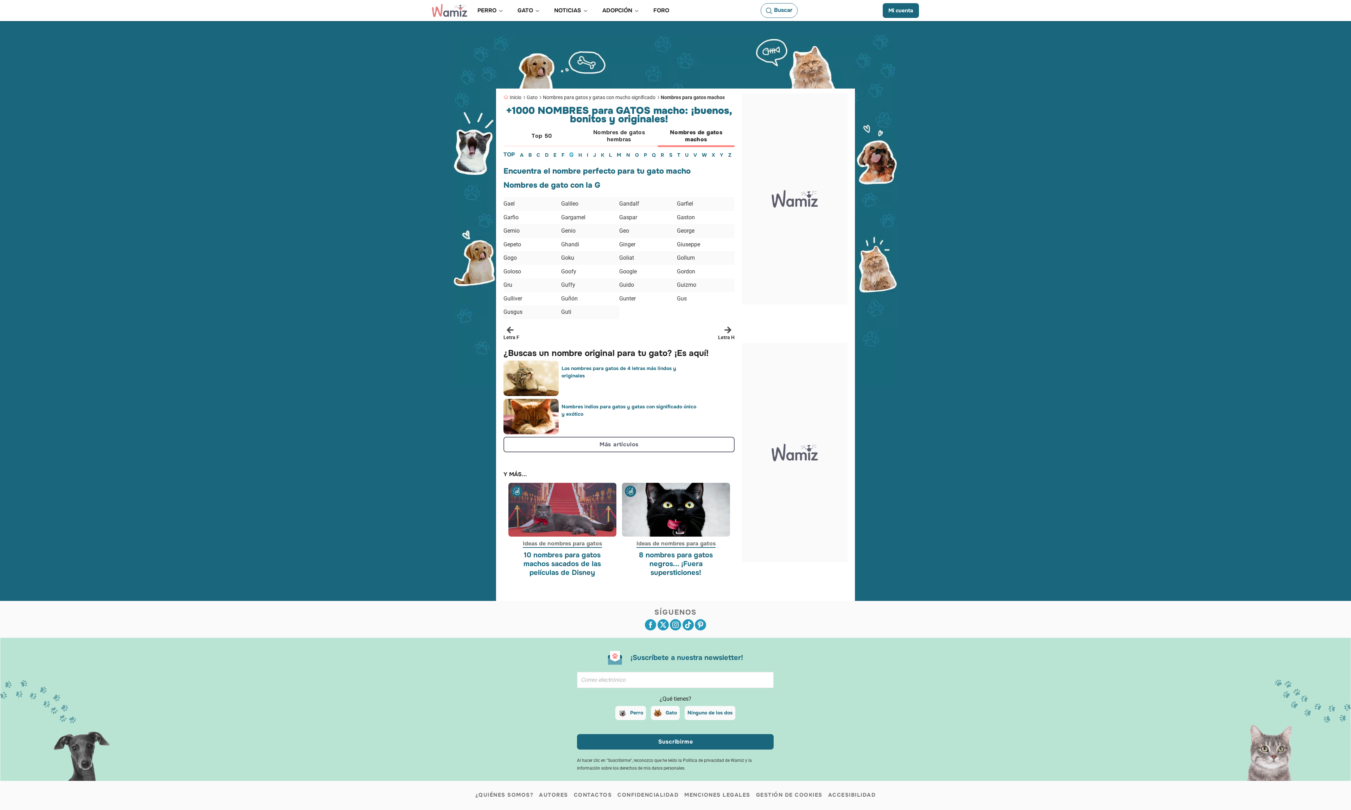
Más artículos (619, 444)
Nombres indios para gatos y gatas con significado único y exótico (629, 410)
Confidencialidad (648, 794)
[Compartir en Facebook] (650, 624)
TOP (509, 154)
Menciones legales (717, 794)
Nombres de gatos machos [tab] (696, 136)
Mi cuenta (900, 10)
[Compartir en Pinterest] (700, 624)
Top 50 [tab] (542, 136)
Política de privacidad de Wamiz (713, 760)
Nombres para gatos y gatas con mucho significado (599, 97)
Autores (553, 794)
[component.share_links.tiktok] (688, 624)
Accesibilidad (852, 794)
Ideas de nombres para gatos (562, 543)
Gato (532, 97)
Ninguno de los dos (709, 712)
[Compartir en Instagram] (675, 624)
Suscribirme (675, 741)
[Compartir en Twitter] (663, 624)
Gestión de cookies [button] (789, 794)
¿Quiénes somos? (504, 794)
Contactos (593, 794)
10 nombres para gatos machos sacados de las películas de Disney (562, 564)
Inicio (515, 97)
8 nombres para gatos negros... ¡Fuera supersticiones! (676, 564)
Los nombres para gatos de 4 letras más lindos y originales (619, 372)
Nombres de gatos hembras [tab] (619, 136)
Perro (636, 712)
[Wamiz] (449, 10)
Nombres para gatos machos (693, 97)
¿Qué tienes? (675, 698)
